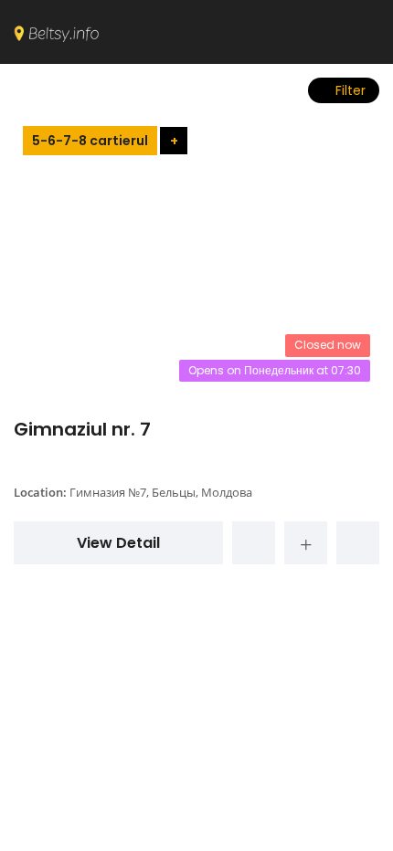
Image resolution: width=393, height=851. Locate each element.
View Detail (118, 542)
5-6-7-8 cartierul (90, 140)
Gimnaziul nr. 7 (82, 429)
